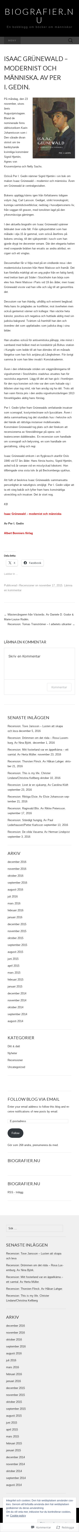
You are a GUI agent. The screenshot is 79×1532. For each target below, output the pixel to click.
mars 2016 (14, 903)
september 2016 (17, 882)
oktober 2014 (15, 1007)
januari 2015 (15, 986)
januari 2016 (15, 917)
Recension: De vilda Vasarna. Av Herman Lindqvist (39, 831)
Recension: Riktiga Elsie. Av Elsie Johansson (35, 796)
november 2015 (17, 931)
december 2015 (17, 924)
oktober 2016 (15, 875)
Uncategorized (16, 1067)
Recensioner (26, 585)
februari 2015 (15, 979)
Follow (15, 1133)
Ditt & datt (14, 1046)
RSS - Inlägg (15, 1192)
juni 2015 (13, 958)
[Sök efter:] (70, 40)
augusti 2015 (15, 951)
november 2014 (17, 1000)
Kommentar (59, 687)
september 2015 (17, 945)
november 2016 (17, 868)
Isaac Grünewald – (16, 513)
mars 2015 (14, 972)
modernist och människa (45, 513)
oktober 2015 (15, 938)
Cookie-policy (18, 1515)
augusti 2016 (15, 889)
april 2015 (13, 965)
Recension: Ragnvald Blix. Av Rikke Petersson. (37, 808)
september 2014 (17, 1014)
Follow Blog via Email (34, 1099)
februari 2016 (15, 910)
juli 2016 (13, 896)
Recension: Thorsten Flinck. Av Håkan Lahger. (36, 761)
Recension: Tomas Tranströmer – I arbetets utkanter (41, 624)
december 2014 (17, 993)
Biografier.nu (24, 1160)
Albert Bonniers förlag (18, 533)
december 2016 (17, 861)
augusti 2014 (15, 1021)
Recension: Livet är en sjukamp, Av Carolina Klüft (38, 784)
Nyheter (12, 1053)
